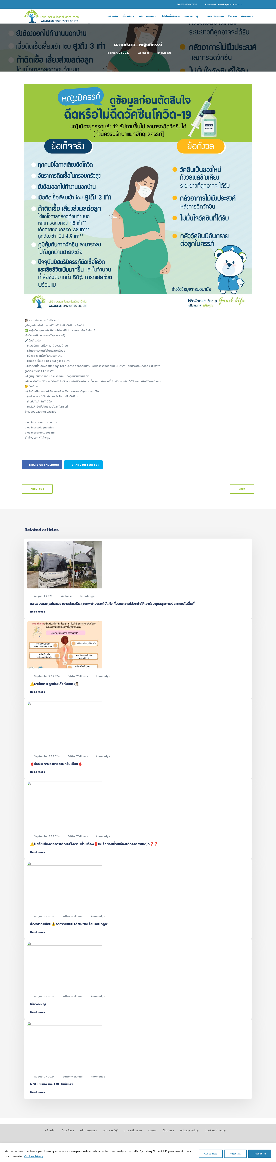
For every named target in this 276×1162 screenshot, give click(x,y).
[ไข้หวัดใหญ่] (64, 965)
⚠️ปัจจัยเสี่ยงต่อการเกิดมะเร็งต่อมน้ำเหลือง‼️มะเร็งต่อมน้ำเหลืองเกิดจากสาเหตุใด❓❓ (94, 844)
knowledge (164, 52)
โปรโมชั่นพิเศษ (171, 16)
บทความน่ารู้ (190, 16)
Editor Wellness (78, 676)
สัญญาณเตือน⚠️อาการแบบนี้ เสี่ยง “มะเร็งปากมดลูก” (69, 924)
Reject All (235, 1154)
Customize (210, 1154)
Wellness (143, 52)
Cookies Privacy (33, 1156)
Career (232, 16)
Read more (37, 611)
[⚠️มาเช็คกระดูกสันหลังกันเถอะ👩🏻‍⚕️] (64, 644)
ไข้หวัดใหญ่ (38, 1004)
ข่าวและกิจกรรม (214, 16)
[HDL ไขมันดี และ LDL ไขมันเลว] (64, 1045)
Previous (37, 489)
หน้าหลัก (112, 16)
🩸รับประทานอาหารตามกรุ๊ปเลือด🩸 (56, 763)
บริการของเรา (147, 16)
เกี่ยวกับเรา (128, 16)
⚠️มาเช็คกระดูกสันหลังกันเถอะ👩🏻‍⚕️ (54, 683)
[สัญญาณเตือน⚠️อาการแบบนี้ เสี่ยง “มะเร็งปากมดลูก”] (64, 885)
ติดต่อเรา (247, 16)
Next (242, 489)
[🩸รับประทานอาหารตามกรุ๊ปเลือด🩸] (64, 724)
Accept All (260, 1154)
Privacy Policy (189, 1130)
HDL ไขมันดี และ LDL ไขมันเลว (51, 1084)
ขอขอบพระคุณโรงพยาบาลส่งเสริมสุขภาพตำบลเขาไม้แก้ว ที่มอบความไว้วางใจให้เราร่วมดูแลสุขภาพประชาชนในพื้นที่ (112, 603)
